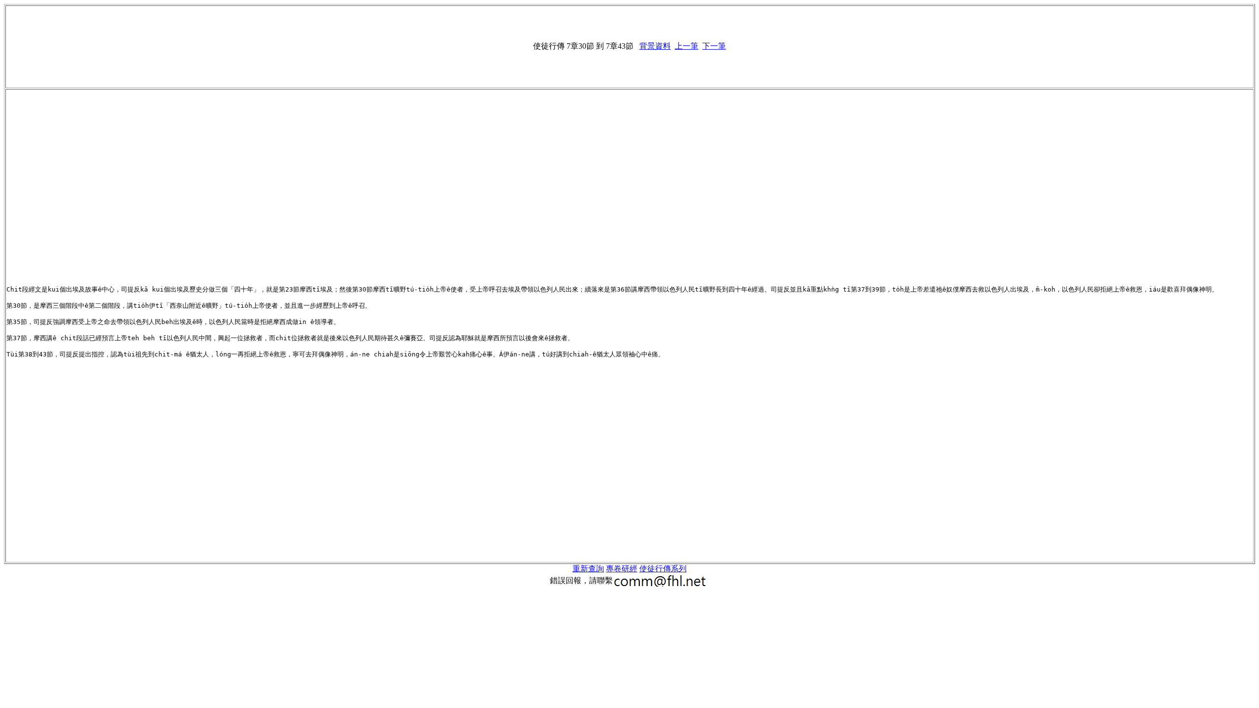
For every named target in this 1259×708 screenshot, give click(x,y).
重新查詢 (588, 568)
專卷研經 (621, 568)
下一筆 (714, 46)
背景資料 (655, 46)
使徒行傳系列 (663, 568)
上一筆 (686, 46)
